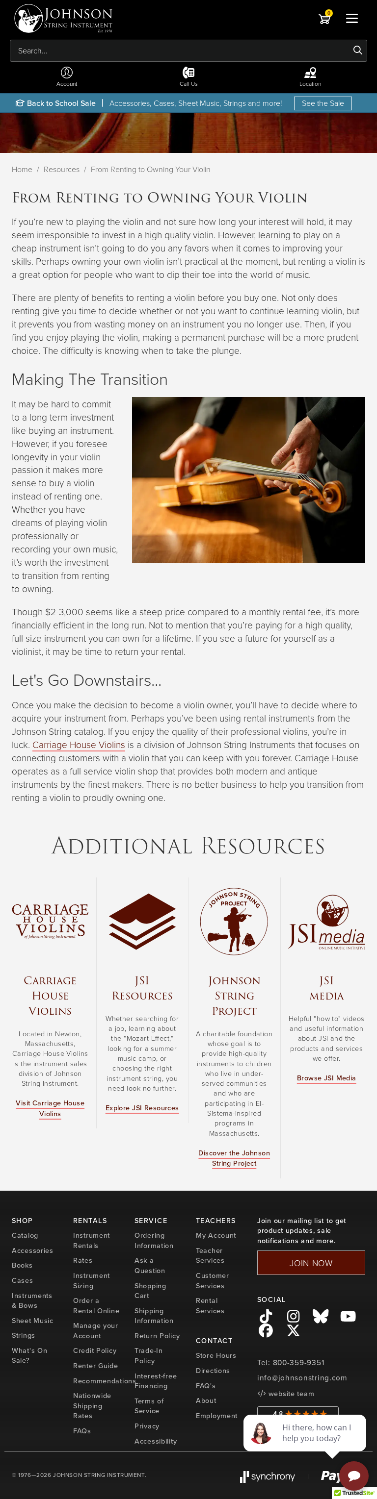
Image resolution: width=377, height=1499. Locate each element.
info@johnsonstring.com (302, 1378)
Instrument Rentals (91, 1240)
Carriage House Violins (78, 744)
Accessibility (156, 1441)
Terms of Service (149, 1406)
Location (310, 83)
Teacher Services (210, 1255)
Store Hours (216, 1355)
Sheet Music (33, 1320)
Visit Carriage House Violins (50, 1108)
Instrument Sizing (91, 1280)
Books (22, 1265)
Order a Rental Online (96, 1305)
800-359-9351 (298, 1362)
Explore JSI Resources (142, 1107)
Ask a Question (150, 1265)
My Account (216, 1235)
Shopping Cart (150, 1290)
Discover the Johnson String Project (234, 1158)
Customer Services (212, 1280)
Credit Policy (94, 1350)
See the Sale (323, 103)
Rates (83, 1260)
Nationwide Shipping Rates (92, 1405)
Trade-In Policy (149, 1355)
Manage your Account (95, 1330)
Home (22, 169)
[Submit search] (358, 50)
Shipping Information (154, 1315)
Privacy (147, 1426)
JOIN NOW (311, 1263)
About (206, 1400)
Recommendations (104, 1380)
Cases (22, 1280)
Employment (217, 1415)
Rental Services (210, 1305)
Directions (213, 1370)
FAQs (82, 1430)
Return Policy (157, 1335)
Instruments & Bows (32, 1300)
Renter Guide (95, 1365)
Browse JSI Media (326, 1078)
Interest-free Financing (156, 1381)
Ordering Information (154, 1240)
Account (66, 83)
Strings (23, 1335)
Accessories (33, 1250)
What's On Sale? (29, 1355)
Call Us (189, 83)
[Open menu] (352, 18)
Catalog (25, 1235)
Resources (62, 169)
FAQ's (206, 1385)
